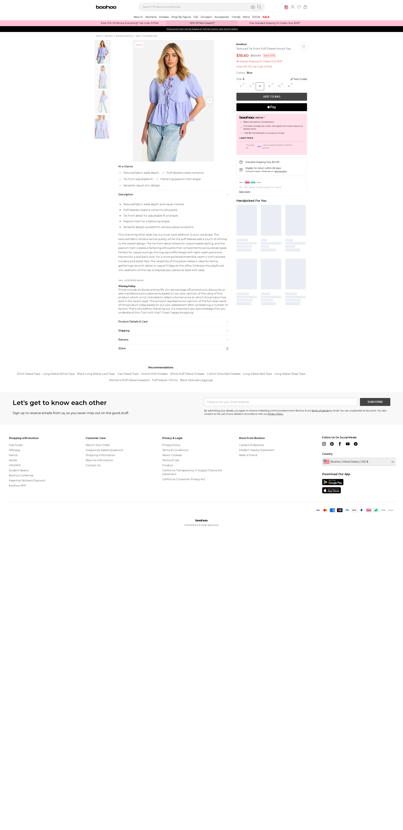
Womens (109, 36)
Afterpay (14, 450)
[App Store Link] (332, 486)
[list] (173, 100)
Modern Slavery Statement (256, 450)
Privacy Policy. (275, 414)
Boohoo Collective (21, 475)
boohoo (241, 44)
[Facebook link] (340, 444)
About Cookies (172, 455)
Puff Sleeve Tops (150, 36)
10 (279, 86)
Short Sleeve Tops (28, 373)
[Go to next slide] (209, 100)
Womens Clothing (124, 36)
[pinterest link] (332, 444)
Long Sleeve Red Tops (257, 373)
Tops (138, 36)
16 (289, 86)
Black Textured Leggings (196, 380)
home (99, 36)
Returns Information (99, 460)
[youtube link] (348, 444)
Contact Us (93, 465)
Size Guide (16, 445)
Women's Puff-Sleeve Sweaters (129, 380)
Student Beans (19, 470)
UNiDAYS (15, 465)
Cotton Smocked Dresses (223, 373)
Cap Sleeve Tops (128, 373)
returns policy (280, 171)
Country (327, 453)
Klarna (13, 455)
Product (167, 465)
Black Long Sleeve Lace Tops (96, 373)
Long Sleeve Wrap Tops (289, 373)
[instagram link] (324, 444)
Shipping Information (100, 455)
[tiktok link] (356, 444)
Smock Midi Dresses (154, 373)
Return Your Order (98, 445)
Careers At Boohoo (251, 445)
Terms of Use (170, 460)
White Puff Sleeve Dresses (187, 373)
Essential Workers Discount (27, 480)
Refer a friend (248, 455)
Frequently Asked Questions (104, 450)
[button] (286, 7)
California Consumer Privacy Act (183, 479)
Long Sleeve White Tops (59, 373)
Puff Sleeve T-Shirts (165, 380)
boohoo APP (17, 485)
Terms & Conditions (175, 450)
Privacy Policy (171, 445)
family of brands (320, 410)
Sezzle (13, 460)
